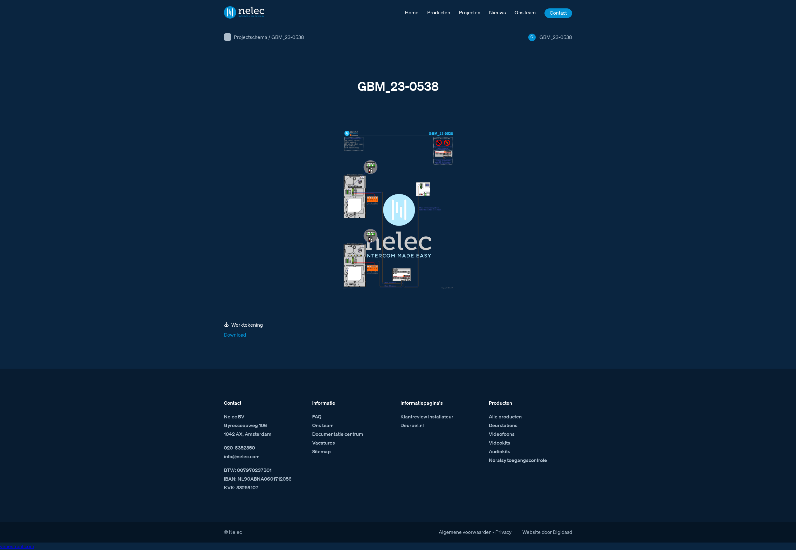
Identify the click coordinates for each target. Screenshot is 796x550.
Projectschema (250, 37)
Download (235, 335)
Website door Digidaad (547, 532)
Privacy (503, 532)
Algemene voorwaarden (465, 532)
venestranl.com (17, 546)
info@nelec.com (242, 456)
